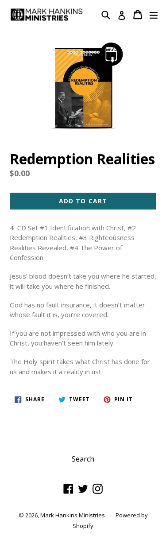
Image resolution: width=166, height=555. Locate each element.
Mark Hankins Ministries (72, 515)
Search (83, 459)
